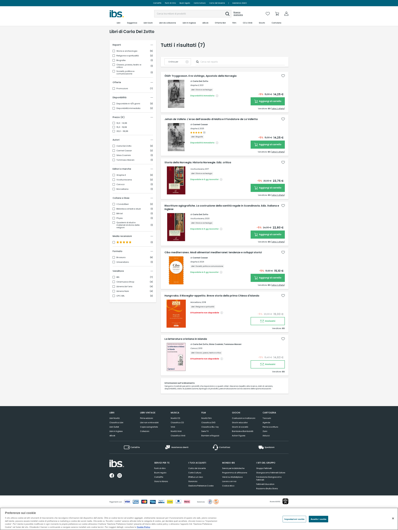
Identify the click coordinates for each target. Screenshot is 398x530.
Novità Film (206, 418)
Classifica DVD (208, 422)
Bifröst (119, 213)
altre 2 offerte (278, 108)
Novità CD (175, 418)
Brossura (120, 257)
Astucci (266, 435)
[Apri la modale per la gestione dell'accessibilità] (285, 501)
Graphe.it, (194, 85)
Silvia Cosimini (123, 155)
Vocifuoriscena (124, 180)
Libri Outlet (114, 427)
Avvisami (270, 321)
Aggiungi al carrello (270, 101)
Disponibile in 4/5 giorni (128, 103)
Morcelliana (122, 189)
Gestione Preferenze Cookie (200, 485)
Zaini (265, 431)
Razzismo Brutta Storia (267, 488)
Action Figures (238, 435)
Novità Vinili (176, 431)
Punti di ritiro (170, 3)
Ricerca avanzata (238, 13)
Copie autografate (149, 427)
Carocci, (194, 348)
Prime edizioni (146, 418)
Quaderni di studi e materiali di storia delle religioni (128, 225)
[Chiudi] (393, 518)
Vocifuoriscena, (197, 169)
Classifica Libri (116, 422)
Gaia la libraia (161, 481)
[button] (227, 14)
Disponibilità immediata (128, 108)
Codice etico (228, 485)
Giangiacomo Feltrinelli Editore (270, 472)
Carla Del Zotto (124, 146)
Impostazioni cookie (294, 519)
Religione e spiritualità (127, 55)
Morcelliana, (195, 302)
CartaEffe (157, 3)
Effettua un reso (195, 477)
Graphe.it (121, 175)
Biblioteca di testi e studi (128, 209)
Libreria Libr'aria (124, 286)
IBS (117, 277)
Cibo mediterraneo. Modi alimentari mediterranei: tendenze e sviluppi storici (213, 252)
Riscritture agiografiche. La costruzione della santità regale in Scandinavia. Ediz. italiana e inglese (221, 207)
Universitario (122, 262)
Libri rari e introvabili (149, 422)
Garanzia (192, 481)
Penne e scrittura (270, 427)
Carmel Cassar (124, 150)
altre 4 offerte (278, 285)
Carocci (120, 184)
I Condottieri (122, 204)
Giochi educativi (240, 422)
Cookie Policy (143, 526)
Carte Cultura (200, 3)
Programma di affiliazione (234, 472)
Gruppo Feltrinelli (264, 468)
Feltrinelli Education (265, 484)
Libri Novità (114, 418)
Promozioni (122, 88)
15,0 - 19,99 (121, 127)
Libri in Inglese (116, 431)
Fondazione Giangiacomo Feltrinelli (269, 478)
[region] (199, 519)
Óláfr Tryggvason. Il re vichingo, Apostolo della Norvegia (200, 76)
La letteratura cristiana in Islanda (185, 339)
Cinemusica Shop (125, 282)
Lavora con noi (229, 481)
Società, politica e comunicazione (125, 72)
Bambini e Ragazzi (210, 435)
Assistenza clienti (239, 3)
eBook (112, 435)
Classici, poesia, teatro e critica (128, 66)
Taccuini (267, 418)
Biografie (121, 60)
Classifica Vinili (178, 435)
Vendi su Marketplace (232, 477)
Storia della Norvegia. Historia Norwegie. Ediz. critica (197, 162)
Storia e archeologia (126, 51)
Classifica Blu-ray (210, 427)
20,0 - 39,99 (122, 131)
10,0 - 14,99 (121, 123)
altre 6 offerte (278, 152)
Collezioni (144, 431)
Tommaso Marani (125, 160)
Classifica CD (177, 422)
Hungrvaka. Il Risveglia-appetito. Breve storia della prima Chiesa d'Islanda (211, 295)
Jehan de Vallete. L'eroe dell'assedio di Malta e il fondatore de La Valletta (211, 119)
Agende (266, 422)
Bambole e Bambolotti (242, 431)
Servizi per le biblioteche (233, 468)
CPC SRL (120, 296)
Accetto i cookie (318, 519)
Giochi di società (240, 427)
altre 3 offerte (278, 195)
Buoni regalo (185, 3)
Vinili (173, 427)
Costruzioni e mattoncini (243, 418)
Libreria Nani (122, 291)
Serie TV (205, 431)
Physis (119, 218)
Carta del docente (217, 3)
